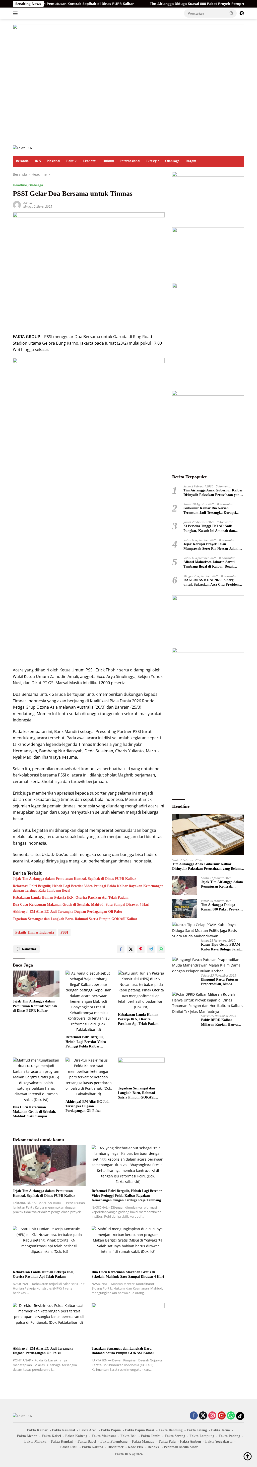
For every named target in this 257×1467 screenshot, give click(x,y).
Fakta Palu (167, 1441)
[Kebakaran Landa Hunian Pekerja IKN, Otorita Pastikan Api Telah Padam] (141, 990)
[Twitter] (203, 1415)
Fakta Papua (111, 1430)
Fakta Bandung (170, 1430)
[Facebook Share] (120, 949)
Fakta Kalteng (76, 1436)
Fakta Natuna (92, 1447)
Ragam (190, 161)
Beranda (22, 161)
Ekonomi (89, 161)
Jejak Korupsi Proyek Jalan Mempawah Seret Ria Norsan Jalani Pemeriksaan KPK (210, 546)
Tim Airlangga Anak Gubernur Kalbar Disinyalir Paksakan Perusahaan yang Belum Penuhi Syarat (213, 492)
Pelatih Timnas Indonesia (34, 932)
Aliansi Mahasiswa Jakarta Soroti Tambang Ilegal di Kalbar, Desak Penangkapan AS (209, 564)
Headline (20, 185)
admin (27, 203)
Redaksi (154, 1447)
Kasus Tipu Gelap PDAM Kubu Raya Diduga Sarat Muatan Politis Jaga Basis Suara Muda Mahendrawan (222, 947)
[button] (232, 13)
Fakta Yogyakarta (218, 1441)
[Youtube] (222, 1415)
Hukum (108, 161)
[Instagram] (212, 1415)
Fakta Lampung (201, 1436)
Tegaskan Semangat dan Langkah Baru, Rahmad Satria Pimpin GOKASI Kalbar (75, 919)
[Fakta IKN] (23, 147)
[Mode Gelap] (241, 13)
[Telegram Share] (151, 949)
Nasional (53, 161)
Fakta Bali (128, 1436)
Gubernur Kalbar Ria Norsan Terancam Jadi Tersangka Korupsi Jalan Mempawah (209, 510)
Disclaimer (115, 1447)
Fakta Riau (69, 1447)
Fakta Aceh (88, 1430)
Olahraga (172, 161)
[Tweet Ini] (131, 949)
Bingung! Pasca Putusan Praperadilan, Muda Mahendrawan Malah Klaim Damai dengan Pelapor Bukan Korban (219, 982)
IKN (38, 161)
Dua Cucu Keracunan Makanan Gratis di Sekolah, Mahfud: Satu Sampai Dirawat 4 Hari (81, 904)
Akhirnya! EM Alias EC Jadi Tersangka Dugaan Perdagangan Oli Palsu (67, 911)
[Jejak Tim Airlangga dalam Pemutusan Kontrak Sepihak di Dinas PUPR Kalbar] (36, 984)
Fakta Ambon (190, 1441)
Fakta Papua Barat (139, 1430)
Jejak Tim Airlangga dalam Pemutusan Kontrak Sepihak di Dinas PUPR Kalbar (74, 879)
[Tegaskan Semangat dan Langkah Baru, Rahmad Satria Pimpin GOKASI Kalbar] (141, 1071)
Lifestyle (152, 161)
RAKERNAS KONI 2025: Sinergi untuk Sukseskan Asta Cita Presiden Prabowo (211, 582)
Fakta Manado (143, 1441)
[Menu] (16, 13)
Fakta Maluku (35, 1441)
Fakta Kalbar (37, 1430)
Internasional (130, 161)
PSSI (64, 932)
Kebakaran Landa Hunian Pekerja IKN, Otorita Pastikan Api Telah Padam (70, 897)
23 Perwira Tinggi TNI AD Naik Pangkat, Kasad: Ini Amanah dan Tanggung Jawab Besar (209, 528)
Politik (71, 161)
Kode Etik (135, 1447)
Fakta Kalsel (51, 1436)
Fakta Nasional (63, 1430)
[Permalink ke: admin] (17, 204)
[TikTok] (240, 1416)
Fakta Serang (175, 1436)
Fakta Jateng (197, 1430)
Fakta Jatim (220, 1430)
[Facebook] (194, 1415)
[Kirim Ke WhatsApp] (161, 949)
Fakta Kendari (62, 1441)
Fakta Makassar (104, 1436)
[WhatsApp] (231, 1415)
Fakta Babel (87, 1441)
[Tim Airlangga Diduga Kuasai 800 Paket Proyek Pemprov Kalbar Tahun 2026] (184, 908)
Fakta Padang (229, 1436)
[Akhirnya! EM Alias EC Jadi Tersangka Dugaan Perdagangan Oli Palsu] (89, 1077)
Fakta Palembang (113, 1441)
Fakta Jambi (150, 1436)
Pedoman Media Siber (181, 1447)
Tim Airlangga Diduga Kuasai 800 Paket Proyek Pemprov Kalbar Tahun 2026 (186, 4)
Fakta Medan (27, 1436)
